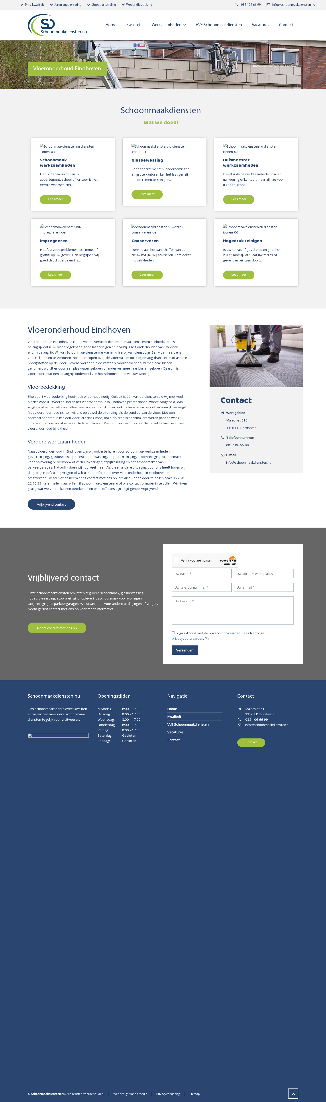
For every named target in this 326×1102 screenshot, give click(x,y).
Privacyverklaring (168, 1094)
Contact (173, 740)
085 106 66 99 (251, 5)
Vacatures (175, 732)
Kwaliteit (174, 716)
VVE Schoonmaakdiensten (188, 724)
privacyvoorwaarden (187, 638)
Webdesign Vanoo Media (130, 1094)
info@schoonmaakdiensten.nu (293, 5)
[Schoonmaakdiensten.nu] (57, 25)
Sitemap (194, 1094)
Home (257, 66)
